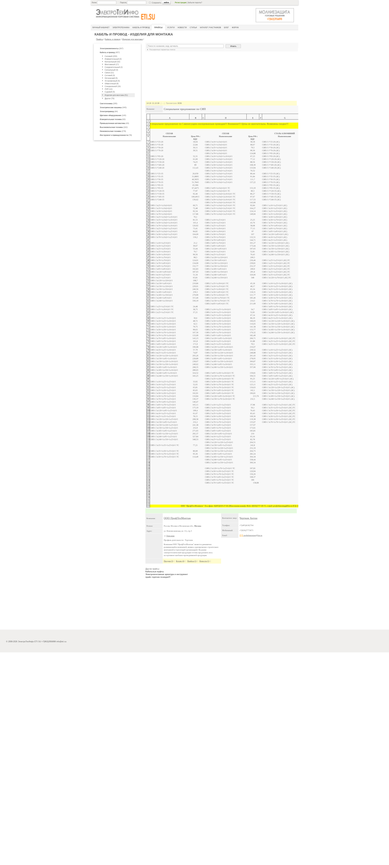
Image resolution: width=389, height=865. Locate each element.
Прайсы (99, 39)
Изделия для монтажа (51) (116, 95)
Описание (170, 536)
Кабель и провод (112, 39)
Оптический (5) (111, 78)
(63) (113, 119)
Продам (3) (168, 561)
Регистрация (180, 3)
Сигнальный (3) (111, 70)
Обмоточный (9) (112, 84)
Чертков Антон (248, 518)
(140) (113, 115)
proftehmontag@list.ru (252, 535)
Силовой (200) (111, 56)
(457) (110, 52)
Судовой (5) (110, 92)
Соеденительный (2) (114, 67)
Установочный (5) (112, 81)
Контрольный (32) (112, 62)
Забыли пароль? (195, 3)
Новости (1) (204, 561)
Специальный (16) (113, 86)
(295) (108, 103)
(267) (111, 48)
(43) (114, 123)
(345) (113, 107)
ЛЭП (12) (108, 89)
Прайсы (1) (192, 561)
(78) (116, 135)
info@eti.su (61, 641)
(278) (113, 131)
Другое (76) (109, 98)
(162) (114, 127)
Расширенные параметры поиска (162, 49)
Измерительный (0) (113, 59)
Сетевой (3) (110, 75)
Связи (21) (109, 73)
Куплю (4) (180, 561)
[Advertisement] (221, 605)
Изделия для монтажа (132, 39)
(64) (109, 111)
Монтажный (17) (112, 64)
